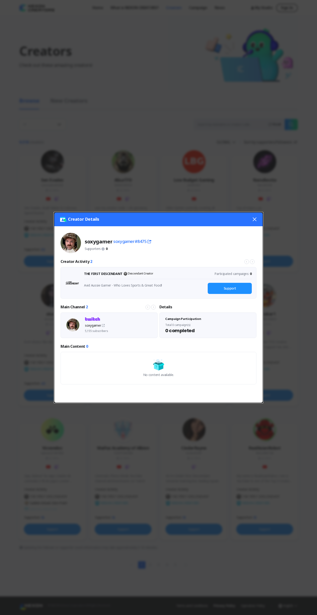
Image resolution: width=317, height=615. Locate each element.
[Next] (252, 261)
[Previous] (246, 261)
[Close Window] (254, 219)
